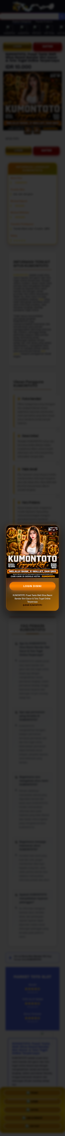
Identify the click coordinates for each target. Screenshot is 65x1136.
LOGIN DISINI (32, 586)
